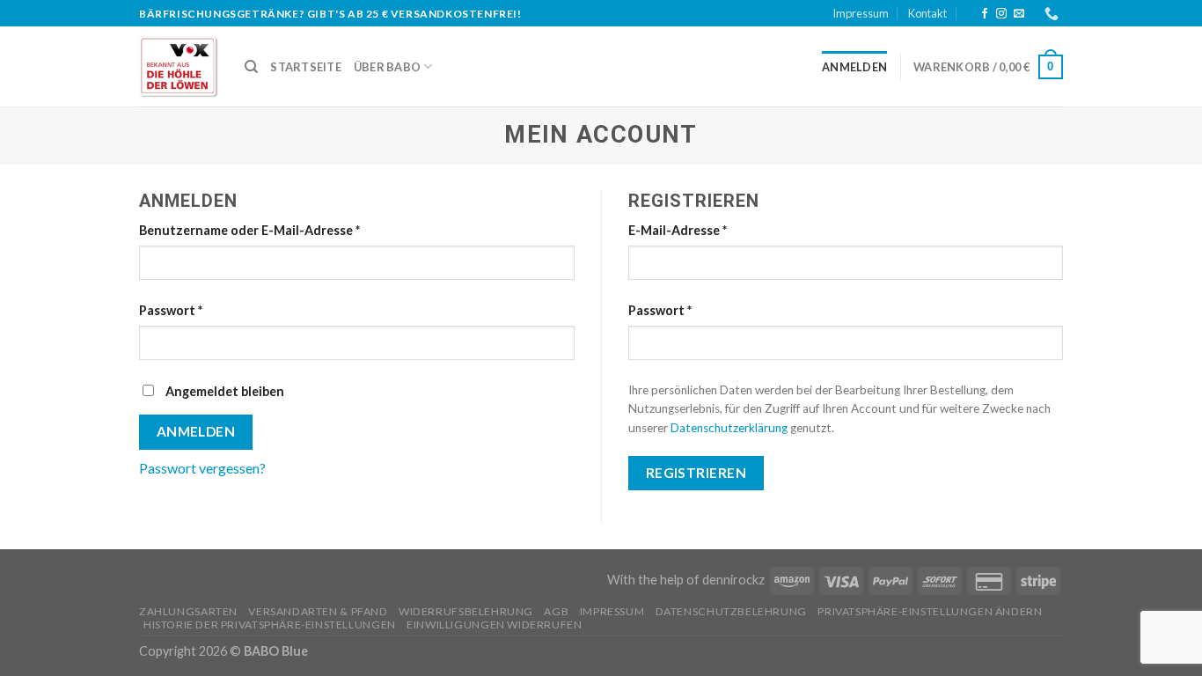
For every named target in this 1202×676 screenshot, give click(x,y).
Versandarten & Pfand (317, 611)
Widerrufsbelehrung (466, 611)
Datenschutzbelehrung (731, 611)
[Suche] (251, 67)
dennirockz (733, 579)
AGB (556, 611)
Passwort (170, 310)
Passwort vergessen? (202, 467)
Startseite (305, 67)
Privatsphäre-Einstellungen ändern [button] (929, 611)
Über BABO (387, 67)
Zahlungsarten (188, 611)
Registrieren (696, 473)
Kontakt (927, 13)
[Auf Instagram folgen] (1001, 14)
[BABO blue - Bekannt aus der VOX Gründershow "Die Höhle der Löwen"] (178, 67)
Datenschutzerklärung (729, 428)
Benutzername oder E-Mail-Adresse (249, 230)
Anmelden (196, 431)
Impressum (860, 13)
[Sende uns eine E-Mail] (1019, 14)
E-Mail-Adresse (677, 230)
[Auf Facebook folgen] (984, 14)
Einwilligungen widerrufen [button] (494, 624)
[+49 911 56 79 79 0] (1053, 13)
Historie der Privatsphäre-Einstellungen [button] (269, 624)
